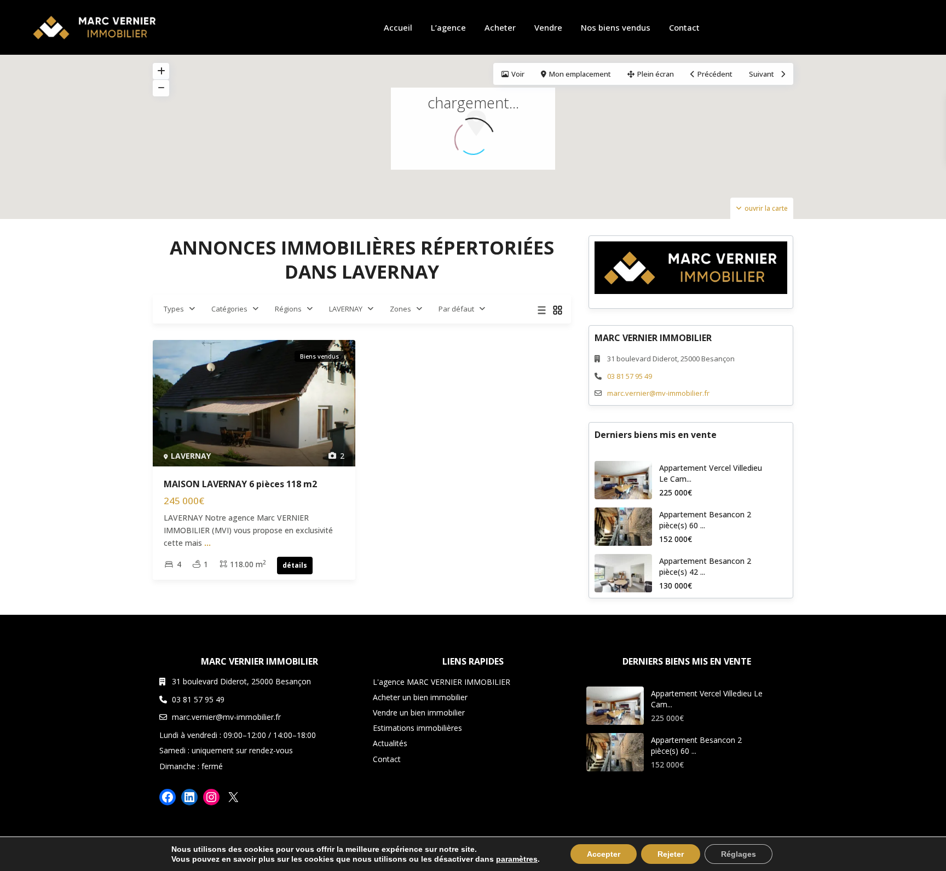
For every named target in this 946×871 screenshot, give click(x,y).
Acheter (500, 27)
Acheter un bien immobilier (420, 697)
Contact (684, 27)
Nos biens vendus (615, 27)
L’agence (448, 27)
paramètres (517, 859)
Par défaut (456, 309)
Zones (400, 309)
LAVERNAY (345, 309)
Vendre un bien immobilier (419, 712)
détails (294, 565)
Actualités (390, 743)
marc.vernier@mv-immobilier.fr (658, 393)
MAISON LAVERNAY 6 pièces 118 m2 (240, 484)
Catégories (229, 309)
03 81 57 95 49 (629, 376)
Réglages (738, 854)
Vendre (548, 27)
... (207, 543)
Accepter (603, 854)
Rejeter (670, 854)
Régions (288, 309)
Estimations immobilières (417, 728)
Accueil (398, 27)
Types (174, 309)
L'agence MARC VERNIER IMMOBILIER (441, 682)
